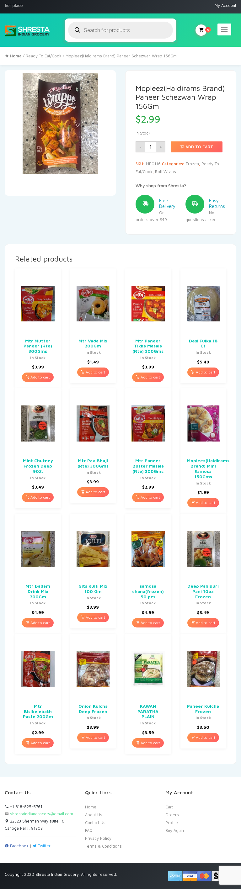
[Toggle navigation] (224, 29)
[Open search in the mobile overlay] (120, 30)
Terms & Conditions (103, 846)
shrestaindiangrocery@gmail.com (41, 813)
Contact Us (95, 822)
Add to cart (198, 146)
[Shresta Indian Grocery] (28, 30)
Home (90, 806)
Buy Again (174, 830)
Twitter (44, 845)
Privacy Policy (98, 838)
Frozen (192, 163)
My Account (225, 5)
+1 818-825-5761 (25, 806)
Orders (172, 814)
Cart (169, 806)
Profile (171, 822)
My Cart (201, 30)
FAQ (89, 830)
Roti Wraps (165, 171)
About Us (93, 814)
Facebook (19, 845)
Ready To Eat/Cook (44, 55)
